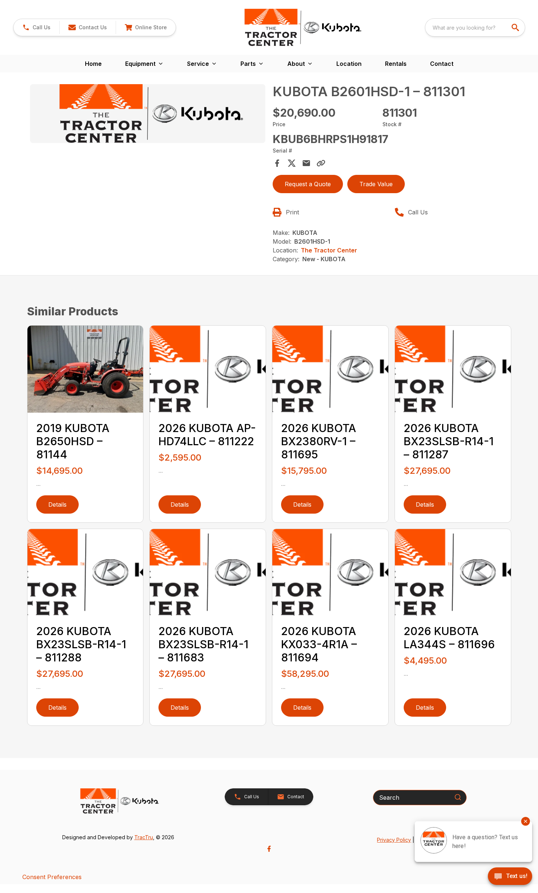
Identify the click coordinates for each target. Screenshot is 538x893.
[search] (516, 27)
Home (93, 63)
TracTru (143, 837)
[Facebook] (269, 848)
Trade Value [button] (376, 184)
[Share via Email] (306, 163)
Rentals (396, 63)
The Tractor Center (329, 250)
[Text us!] (510, 877)
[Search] (457, 797)
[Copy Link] (321, 163)
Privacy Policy (394, 840)
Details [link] (57, 504)
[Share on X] (291, 163)
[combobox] (475, 27)
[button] (36, 27)
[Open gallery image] (148, 113)
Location (349, 63)
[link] (146, 27)
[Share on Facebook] (277, 163)
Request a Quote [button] (308, 184)
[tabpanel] (148, 114)
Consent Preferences (52, 877)
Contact (441, 63)
